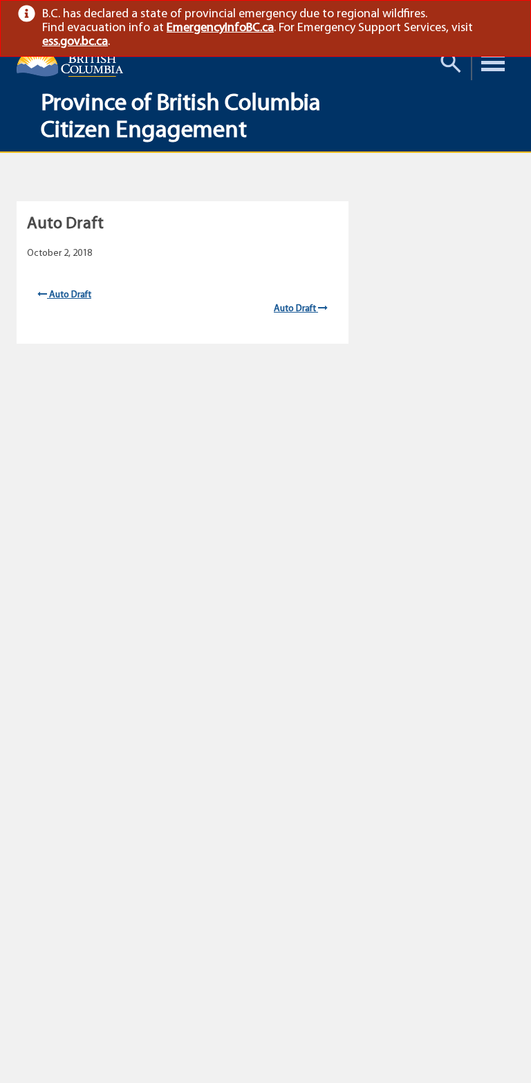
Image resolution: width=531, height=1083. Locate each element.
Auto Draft (69, 295)
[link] (508, 14)
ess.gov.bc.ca (75, 42)
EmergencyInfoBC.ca (220, 28)
